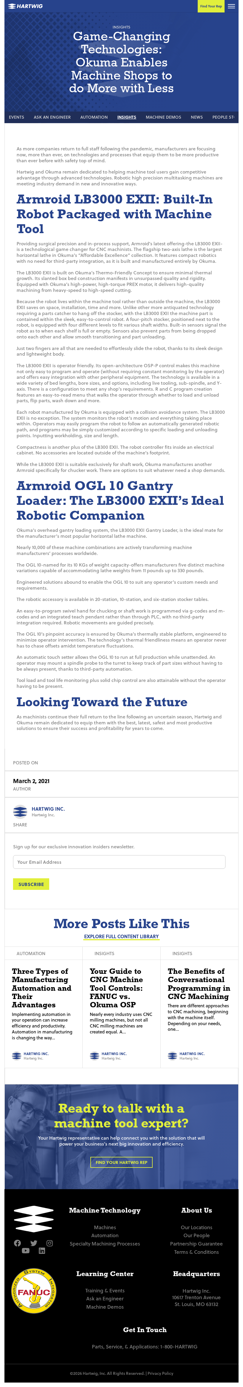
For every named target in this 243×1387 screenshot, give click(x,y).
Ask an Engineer (52, 117)
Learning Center (105, 1273)
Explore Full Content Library (121, 936)
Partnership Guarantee (196, 1243)
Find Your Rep (211, 6)
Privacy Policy (160, 1373)
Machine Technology (105, 1210)
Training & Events (105, 1290)
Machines (105, 1227)
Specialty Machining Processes (105, 1243)
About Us (196, 1210)
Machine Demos (163, 117)
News (197, 117)
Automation (94, 117)
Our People (196, 1235)
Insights (126, 117)
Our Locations (196, 1227)
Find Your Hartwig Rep (121, 1162)
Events (16, 117)
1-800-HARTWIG (179, 1346)
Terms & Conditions (196, 1252)
